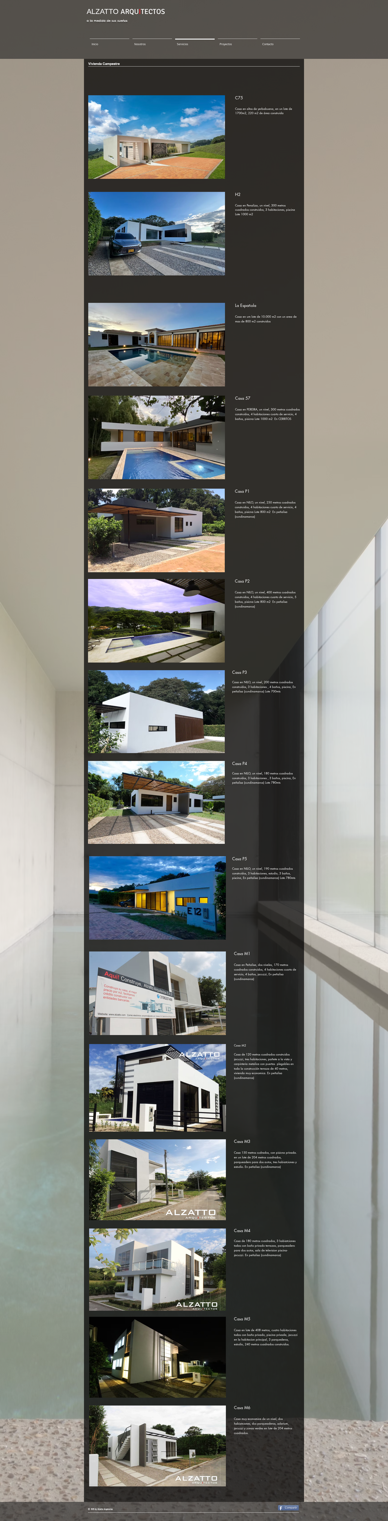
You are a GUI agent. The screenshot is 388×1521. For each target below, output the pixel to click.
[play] (214, 175)
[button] (156, 137)
